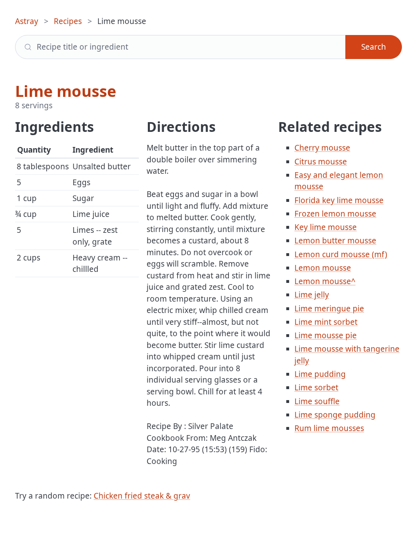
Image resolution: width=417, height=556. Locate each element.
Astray (26, 21)
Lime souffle (317, 401)
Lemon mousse (322, 268)
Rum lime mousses (329, 428)
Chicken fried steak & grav (142, 495)
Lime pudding (320, 374)
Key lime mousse (325, 227)
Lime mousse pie (325, 335)
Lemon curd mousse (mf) (340, 254)
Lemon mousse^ (325, 281)
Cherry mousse (322, 147)
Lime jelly (311, 294)
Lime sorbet (316, 387)
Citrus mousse (320, 161)
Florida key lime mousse (339, 200)
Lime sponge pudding (334, 414)
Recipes (68, 21)
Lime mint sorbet (326, 322)
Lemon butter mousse (335, 240)
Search (373, 47)
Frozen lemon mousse (335, 213)
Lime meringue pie (329, 308)
